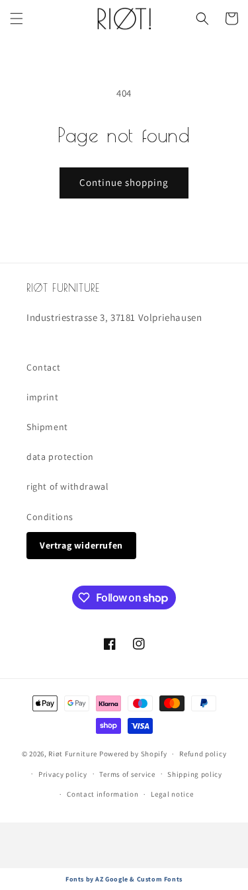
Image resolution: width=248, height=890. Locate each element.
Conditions (49, 517)
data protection (60, 457)
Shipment (47, 427)
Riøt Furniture (73, 753)
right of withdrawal (67, 486)
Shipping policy (194, 774)
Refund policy (202, 753)
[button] (16, 18)
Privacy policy (62, 774)
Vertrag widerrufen (81, 545)
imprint (42, 397)
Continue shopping (124, 182)
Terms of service (127, 774)
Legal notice (172, 794)
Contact (43, 367)
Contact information (102, 794)
